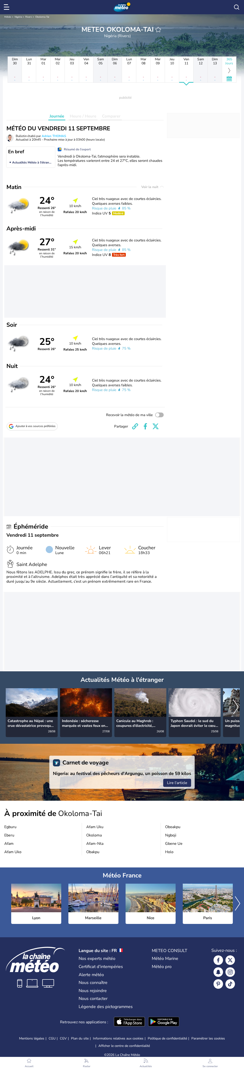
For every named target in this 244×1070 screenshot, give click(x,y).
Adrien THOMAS (54, 136)
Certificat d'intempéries (101, 966)
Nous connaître (93, 982)
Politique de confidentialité (167, 1038)
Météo (7, 17)
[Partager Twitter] (155, 426)
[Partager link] (135, 426)
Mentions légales (31, 1038)
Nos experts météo (97, 958)
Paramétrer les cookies (208, 1038)
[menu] (7, 7)
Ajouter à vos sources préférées (35, 426)
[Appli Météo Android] (163, 1022)
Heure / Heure (83, 116)
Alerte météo (91, 975)
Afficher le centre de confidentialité (124, 1046)
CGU (52, 1038)
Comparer (111, 116)
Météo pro (162, 966)
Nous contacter (93, 998)
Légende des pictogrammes (106, 1006)
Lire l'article (177, 782)
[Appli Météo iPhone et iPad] (129, 1022)
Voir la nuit (150, 187)
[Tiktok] (230, 984)
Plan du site (80, 1038)
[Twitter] (230, 960)
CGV (63, 1038)
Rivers (28, 17)
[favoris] (158, 29)
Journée (57, 116)
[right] (236, 707)
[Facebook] (218, 960)
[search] (236, 7)
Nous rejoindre (93, 991)
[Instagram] (230, 972)
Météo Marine (165, 958)
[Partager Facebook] (145, 426)
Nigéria (18, 17)
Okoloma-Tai (42, 17)
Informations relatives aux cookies (118, 1038)
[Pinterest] (218, 984)
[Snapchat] (218, 972)
